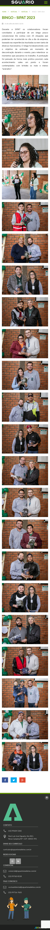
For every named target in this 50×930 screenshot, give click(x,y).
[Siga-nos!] (12, 861)
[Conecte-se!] (18, 861)
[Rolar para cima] (47, 798)
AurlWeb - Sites (40, 928)
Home (4, 11)
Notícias (14, 11)
